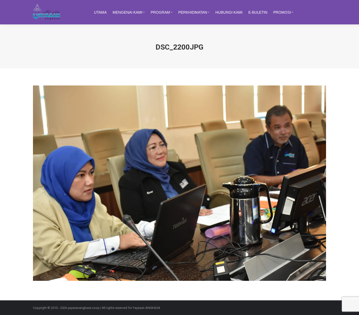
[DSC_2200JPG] (179, 183)
